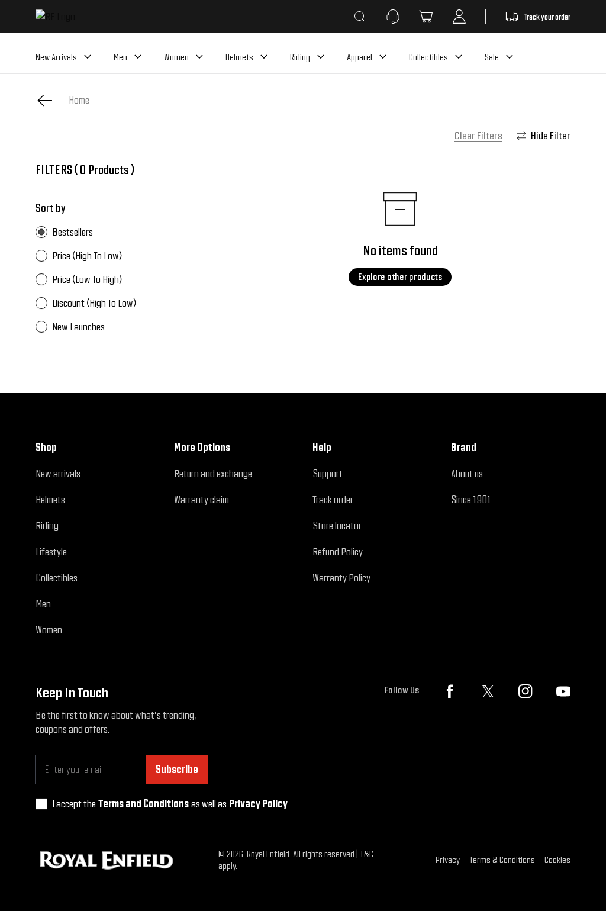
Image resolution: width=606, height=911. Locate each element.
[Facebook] (450, 691)
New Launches (78, 326)
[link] (79, 100)
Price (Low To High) (87, 279)
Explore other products (400, 277)
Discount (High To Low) (94, 302)
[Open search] (360, 16)
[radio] (41, 232)
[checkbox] (41, 804)
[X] (488, 691)
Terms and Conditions (143, 803)
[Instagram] (525, 691)
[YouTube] (563, 691)
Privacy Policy (258, 803)
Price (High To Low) (87, 255)
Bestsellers (72, 231)
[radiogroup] (127, 279)
